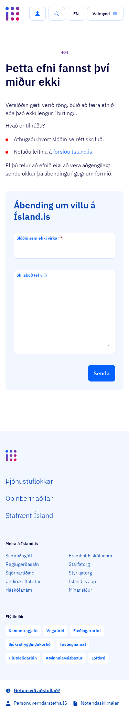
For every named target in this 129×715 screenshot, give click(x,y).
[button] (37, 14)
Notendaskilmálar (100, 703)
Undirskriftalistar (23, 581)
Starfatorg (79, 564)
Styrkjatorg (80, 573)
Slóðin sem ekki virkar (39, 238)
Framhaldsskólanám (90, 556)
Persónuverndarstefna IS (40, 703)
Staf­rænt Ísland (29, 515)
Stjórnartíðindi (20, 573)
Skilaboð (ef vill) (32, 275)
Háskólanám (19, 590)
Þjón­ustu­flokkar (29, 481)
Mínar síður (80, 590)
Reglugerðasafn (22, 564)
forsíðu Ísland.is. (73, 151)
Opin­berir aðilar (29, 498)
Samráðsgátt (19, 556)
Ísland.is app (82, 581)
